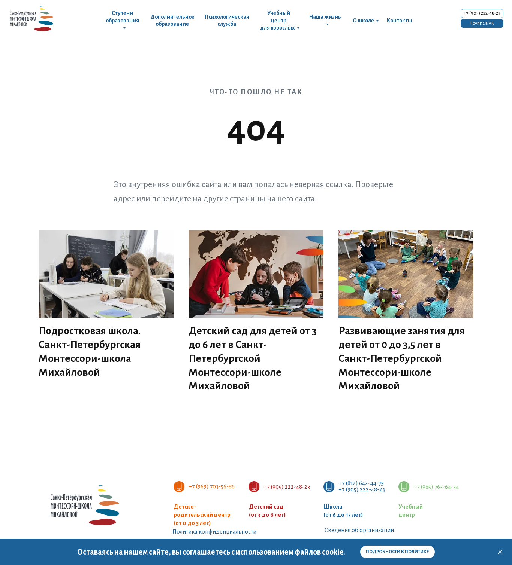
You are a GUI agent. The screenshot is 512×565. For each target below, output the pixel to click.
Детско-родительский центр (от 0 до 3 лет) (202, 514)
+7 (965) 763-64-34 (436, 486)
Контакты (399, 21)
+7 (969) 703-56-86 (212, 486)
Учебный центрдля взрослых (277, 20)
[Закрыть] (500, 552)
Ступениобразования (122, 16)
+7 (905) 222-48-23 (286, 486)
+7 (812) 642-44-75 (361, 483)
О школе (363, 21)
